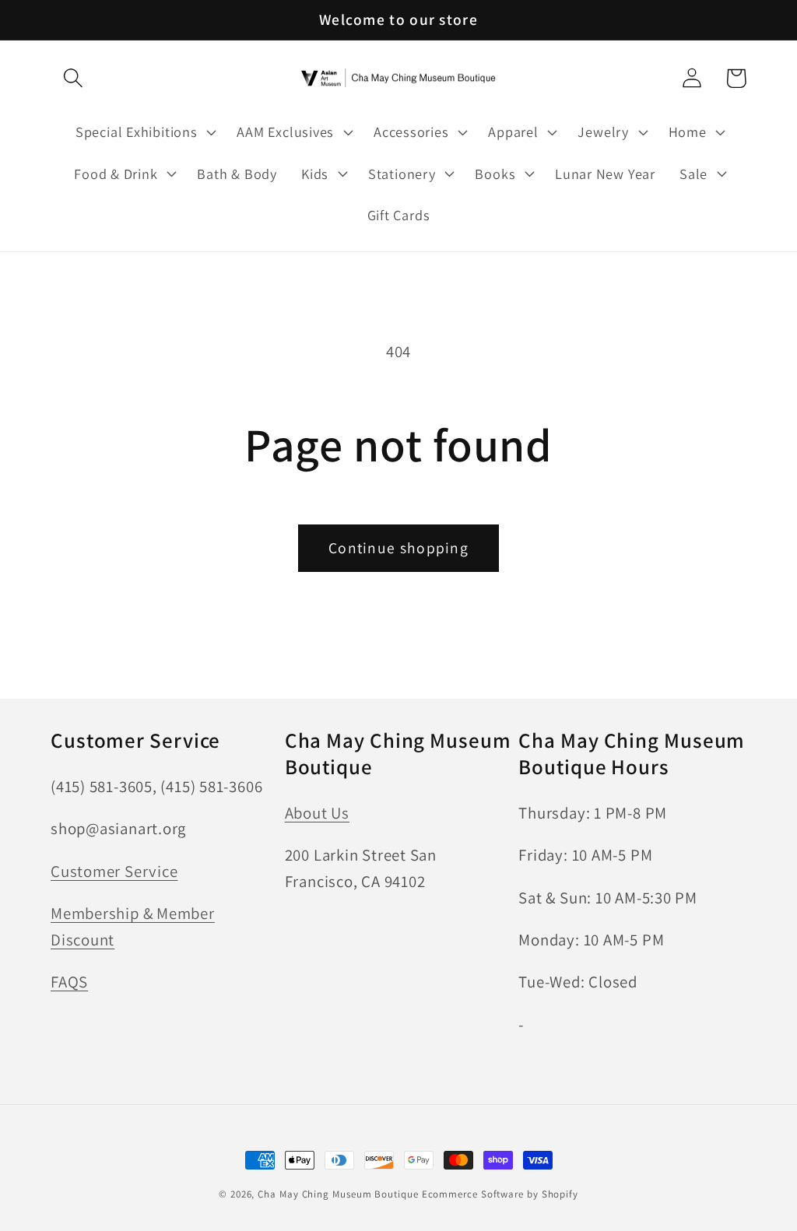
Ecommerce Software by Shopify (500, 1194)
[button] (73, 78)
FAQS (69, 981)
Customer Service (114, 871)
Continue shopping (398, 548)
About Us (317, 812)
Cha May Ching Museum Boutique (338, 1194)
